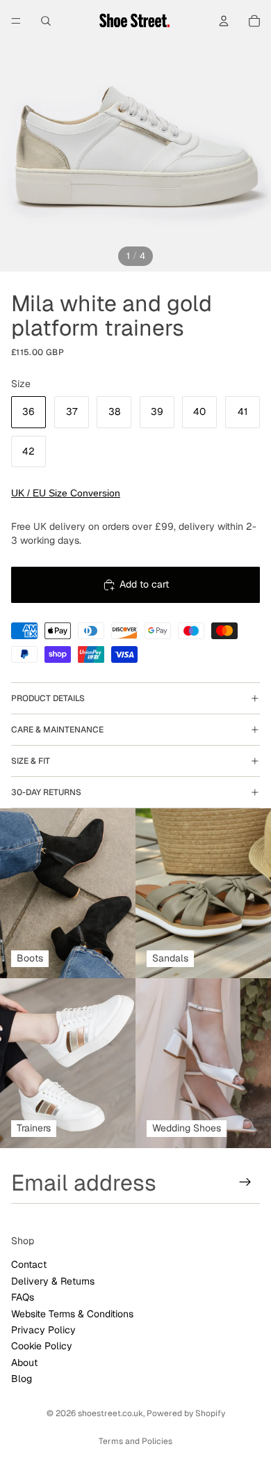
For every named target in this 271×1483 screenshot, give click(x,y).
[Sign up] (245, 1182)
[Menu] (16, 21)
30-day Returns (46, 792)
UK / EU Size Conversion (65, 493)
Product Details (48, 698)
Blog (21, 1378)
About (24, 1362)
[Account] (223, 21)
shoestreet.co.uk (110, 1413)
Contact (29, 1264)
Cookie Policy (41, 1346)
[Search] (46, 21)
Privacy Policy (43, 1329)
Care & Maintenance (57, 729)
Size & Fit (30, 761)
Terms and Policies (135, 1441)
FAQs (22, 1297)
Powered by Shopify (186, 1413)
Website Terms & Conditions (72, 1313)
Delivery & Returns (53, 1280)
